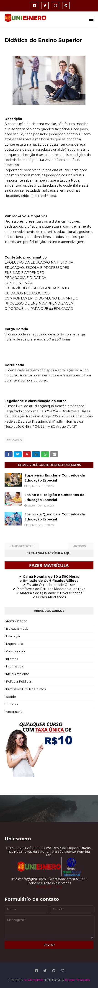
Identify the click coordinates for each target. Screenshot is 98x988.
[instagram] (55, 5)
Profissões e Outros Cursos (26, 689)
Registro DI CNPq (49, 886)
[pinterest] (66, 5)
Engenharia (14, 643)
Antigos (79, 546)
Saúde (11, 696)
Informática (14, 666)
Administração (16, 621)
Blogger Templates (77, 980)
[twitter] (45, 5)
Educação (14, 440)
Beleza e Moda (17, 628)
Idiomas (12, 659)
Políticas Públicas (18, 681)
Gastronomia (15, 651)
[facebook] (34, 5)
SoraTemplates (33, 980)
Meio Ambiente (17, 674)
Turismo (12, 704)
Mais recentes (23, 546)
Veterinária (14, 711)
